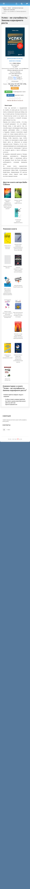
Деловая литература (17, 8)
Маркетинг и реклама (9, 9)
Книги (9, 8)
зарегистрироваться (11, 404)
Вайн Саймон (17, 63)
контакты (13, 420)
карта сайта (19, 420)
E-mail (8, 429)
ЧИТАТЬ (9, 91)
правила (24, 420)
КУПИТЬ (15, 88)
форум (8, 420)
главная (4, 420)
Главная (4, 8)
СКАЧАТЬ (11, 95)
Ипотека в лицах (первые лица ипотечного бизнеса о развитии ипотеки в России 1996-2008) (18, 247)
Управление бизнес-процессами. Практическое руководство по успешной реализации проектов (18, 358)
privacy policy (6, 421)
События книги (14, 81)
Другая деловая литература (14, 58)
